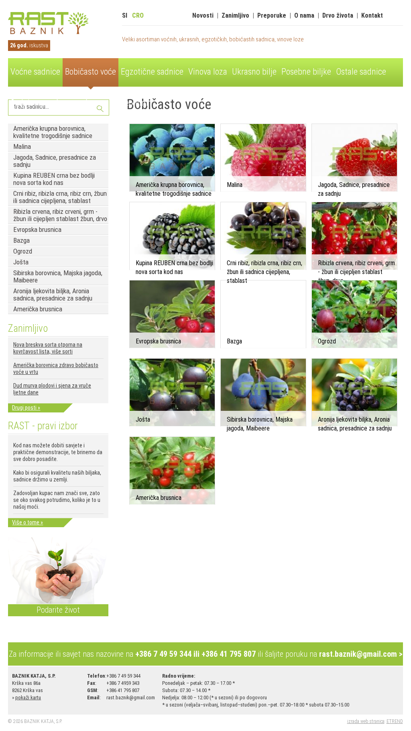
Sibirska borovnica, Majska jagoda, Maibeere (57, 276)
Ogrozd (22, 251)
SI (124, 15)
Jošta (20, 262)
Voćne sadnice (35, 72)
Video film (131, 103)
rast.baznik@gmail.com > (361, 654)
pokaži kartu (28, 697)
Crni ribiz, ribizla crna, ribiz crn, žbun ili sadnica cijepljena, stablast (60, 197)
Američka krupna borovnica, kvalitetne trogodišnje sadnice (52, 132)
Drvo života (337, 15)
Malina (22, 146)
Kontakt (372, 15)
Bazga (21, 240)
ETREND (395, 721)
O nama (304, 15)
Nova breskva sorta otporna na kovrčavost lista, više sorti (47, 348)
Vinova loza (207, 72)
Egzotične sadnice (152, 72)
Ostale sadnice (361, 72)
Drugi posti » (26, 407)
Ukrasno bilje (254, 72)
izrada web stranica (366, 721)
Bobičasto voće (90, 72)
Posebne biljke (306, 72)
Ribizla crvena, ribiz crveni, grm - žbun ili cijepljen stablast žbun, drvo (60, 215)
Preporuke (271, 15)
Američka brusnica (37, 309)
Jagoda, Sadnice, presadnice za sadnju (54, 161)
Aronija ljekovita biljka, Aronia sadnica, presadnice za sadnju (52, 294)
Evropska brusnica (37, 229)
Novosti (203, 15)
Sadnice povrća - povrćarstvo (59, 103)
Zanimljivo (235, 15)
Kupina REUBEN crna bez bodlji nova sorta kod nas (54, 179)
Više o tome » (27, 522)
